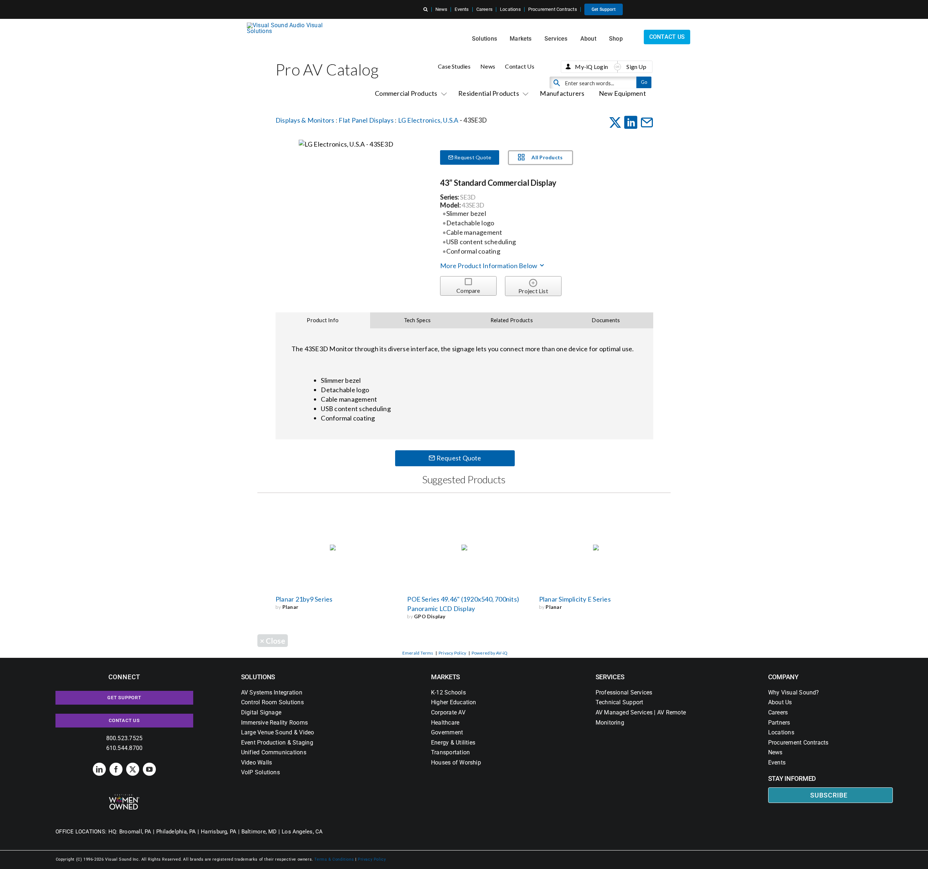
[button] (425, 9)
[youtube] (149, 769)
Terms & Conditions (334, 859)
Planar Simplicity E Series (575, 599)
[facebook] (116, 769)
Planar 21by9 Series (304, 599)
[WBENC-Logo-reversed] (124, 796)
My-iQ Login (591, 66)
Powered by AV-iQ (490, 653)
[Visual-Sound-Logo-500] (288, 25)
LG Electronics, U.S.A (428, 120)
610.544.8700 (124, 748)
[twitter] (132, 769)
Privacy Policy (452, 653)
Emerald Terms (418, 653)
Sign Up (636, 66)
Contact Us (519, 66)
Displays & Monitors (305, 120)
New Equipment (622, 93)
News (487, 66)
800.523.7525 (124, 738)
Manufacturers (562, 93)
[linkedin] (99, 769)
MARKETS (445, 677)
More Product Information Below (489, 266)
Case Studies (454, 66)
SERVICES (610, 677)
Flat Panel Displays (366, 120)
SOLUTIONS (258, 677)
